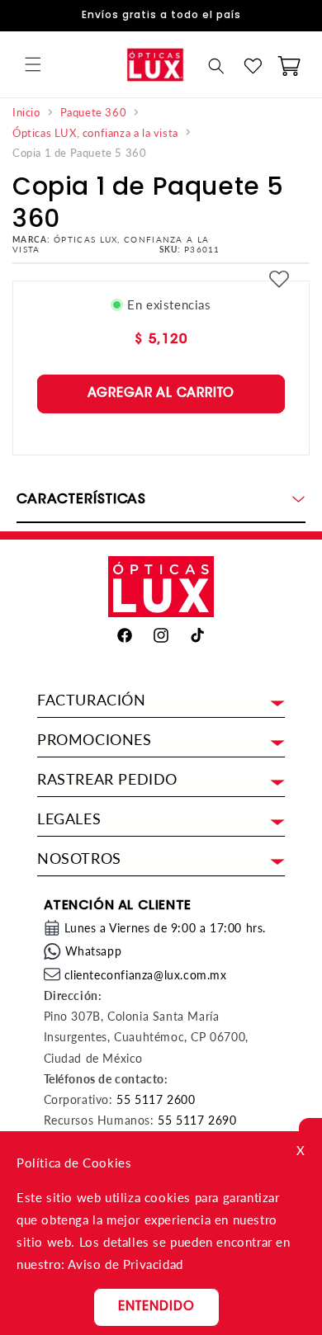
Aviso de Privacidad (125, 1264)
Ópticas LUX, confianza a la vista (95, 133)
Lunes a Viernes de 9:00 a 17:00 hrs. (165, 928)
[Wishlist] (252, 66)
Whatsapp (93, 951)
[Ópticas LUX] (154, 64)
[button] (33, 64)
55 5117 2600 (155, 1099)
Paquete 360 (93, 112)
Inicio (26, 112)
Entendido (156, 1307)
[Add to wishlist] (279, 281)
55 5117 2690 (197, 1120)
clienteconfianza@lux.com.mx (145, 975)
